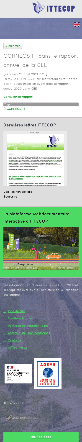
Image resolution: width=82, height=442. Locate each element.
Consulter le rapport (18, 96)
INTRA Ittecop (18, 347)
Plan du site (16, 311)
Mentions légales (20, 318)
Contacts (14, 340)
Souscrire (10, 196)
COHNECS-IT (16, 108)
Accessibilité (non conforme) (29, 333)
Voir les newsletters (17, 191)
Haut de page (41, 437)
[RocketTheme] (26, 418)
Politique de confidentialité (28, 325)
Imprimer (14, 45)
